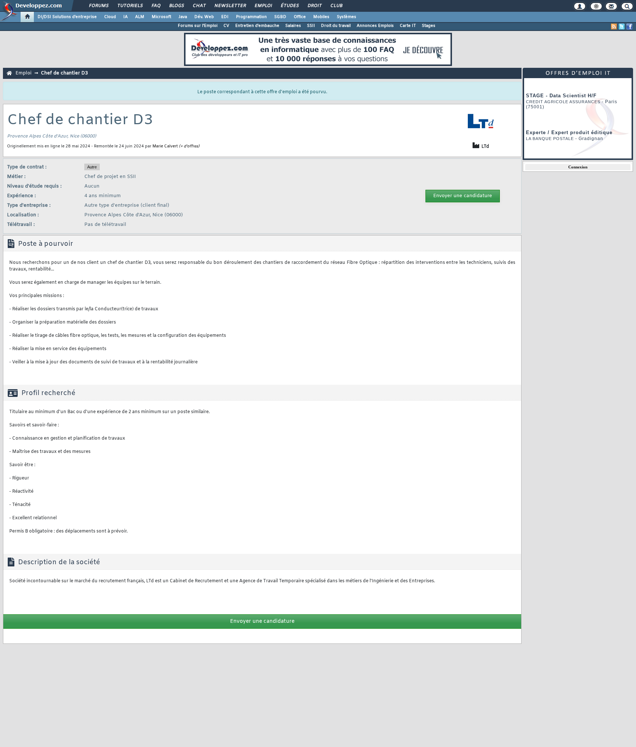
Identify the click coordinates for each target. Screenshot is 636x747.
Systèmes (346, 17)
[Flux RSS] (614, 26)
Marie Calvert (165, 146)
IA (125, 17)
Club (336, 6)
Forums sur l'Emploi (198, 25)
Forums (98, 6)
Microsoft (161, 17)
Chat (199, 6)
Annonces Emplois (375, 25)
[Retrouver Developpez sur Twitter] (622, 26)
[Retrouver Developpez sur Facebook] (629, 26)
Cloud (110, 17)
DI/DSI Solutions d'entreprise (67, 17)
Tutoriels (129, 6)
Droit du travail (336, 25)
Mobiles (321, 17)
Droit (314, 6)
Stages (428, 25)
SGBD (280, 17)
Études (289, 6)
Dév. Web (204, 17)
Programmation (251, 17)
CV (226, 25)
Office (300, 17)
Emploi (263, 6)
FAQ (156, 6)
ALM (139, 17)
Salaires (293, 25)
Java (183, 17)
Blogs (176, 6)
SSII (311, 25)
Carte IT (408, 25)
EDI (225, 17)
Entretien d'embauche (257, 25)
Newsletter (229, 6)
